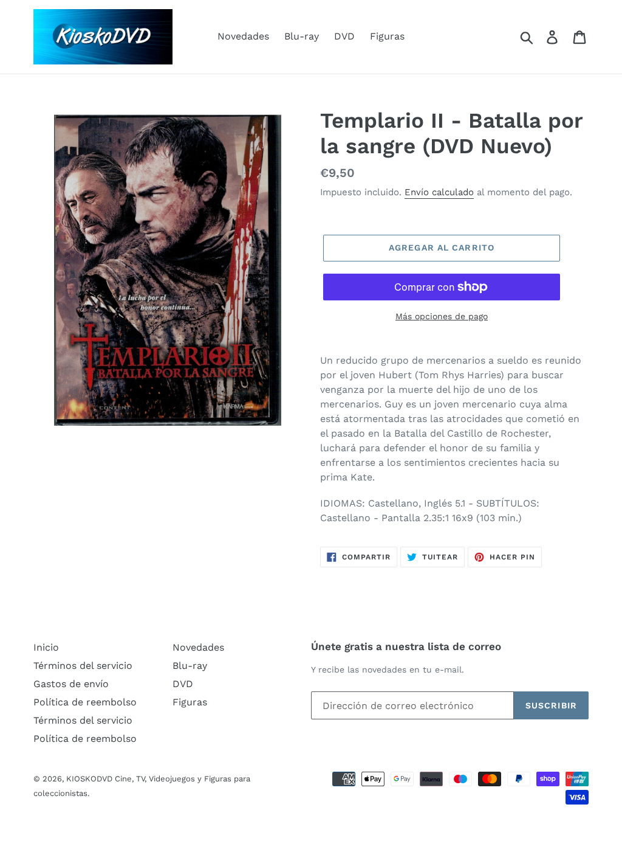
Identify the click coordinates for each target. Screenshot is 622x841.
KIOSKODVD (89, 778)
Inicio (46, 647)
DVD (344, 36)
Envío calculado (439, 192)
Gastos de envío (71, 684)
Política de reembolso (85, 702)
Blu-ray (301, 36)
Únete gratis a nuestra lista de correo (406, 646)
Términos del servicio (82, 665)
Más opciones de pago (441, 316)
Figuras (387, 36)
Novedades (243, 36)
